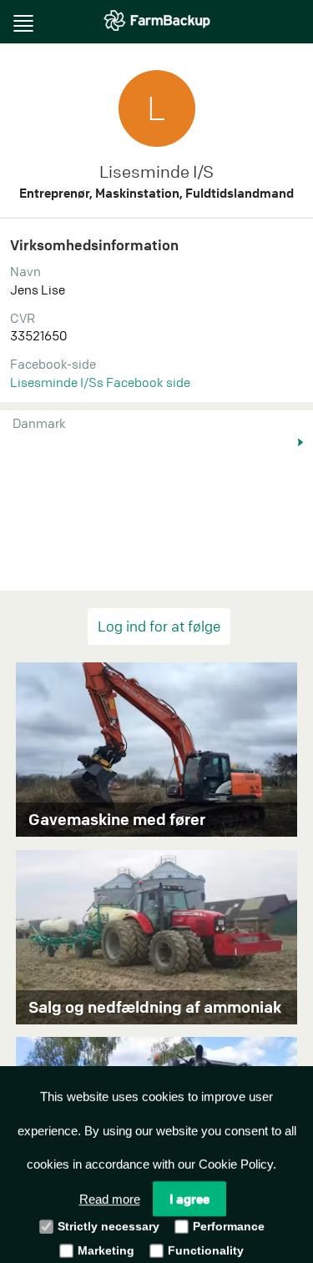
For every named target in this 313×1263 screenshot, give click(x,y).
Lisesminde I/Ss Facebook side (100, 382)
